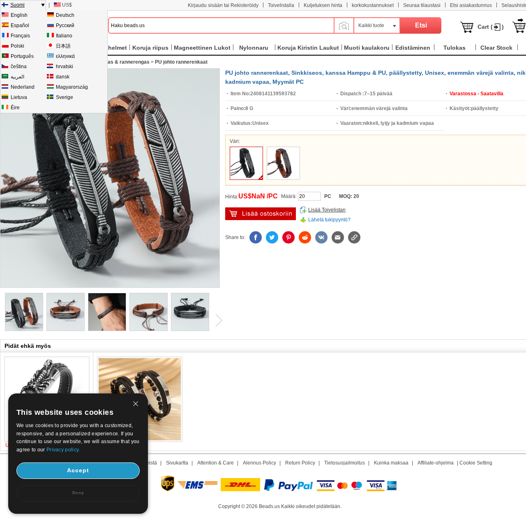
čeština (19, 66)
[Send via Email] (338, 237)
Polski (17, 46)
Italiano (64, 36)
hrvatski (64, 66)
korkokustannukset (373, 5)
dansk (62, 77)
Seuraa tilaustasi (422, 5)
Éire (15, 107)
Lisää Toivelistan (327, 210)
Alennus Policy (259, 463)
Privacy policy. (63, 450)
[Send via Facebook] (255, 237)
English (19, 15)
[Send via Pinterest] (288, 237)
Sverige (64, 97)
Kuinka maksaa (391, 463)
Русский (65, 25)
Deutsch (65, 15)
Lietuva (19, 97)
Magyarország (72, 87)
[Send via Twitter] (272, 237)
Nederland (23, 87)
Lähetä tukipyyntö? (329, 220)
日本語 (63, 46)
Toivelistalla (281, 5)
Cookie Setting (475, 463)
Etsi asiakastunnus (471, 5)
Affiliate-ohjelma (436, 463)
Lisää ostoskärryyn (260, 213)
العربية (17, 77)
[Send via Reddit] (305, 237)
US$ (67, 5)
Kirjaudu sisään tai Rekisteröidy (223, 5)
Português (22, 56)
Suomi (17, 5)
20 (356, 196)
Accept (78, 470)
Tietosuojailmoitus (344, 463)
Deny (78, 492)
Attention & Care (215, 463)
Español (20, 25)
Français (20, 36)
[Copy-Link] (354, 237)
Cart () (491, 26)
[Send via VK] (321, 237)
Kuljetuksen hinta (323, 5)
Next (216, 320)
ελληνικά (65, 56)
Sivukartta (177, 463)
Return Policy (300, 463)
